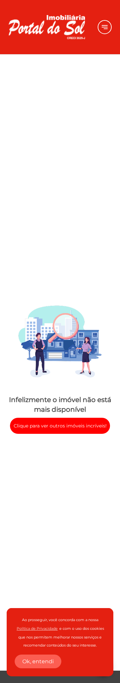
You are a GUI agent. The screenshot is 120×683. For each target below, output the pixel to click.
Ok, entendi (38, 661)
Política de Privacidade (37, 628)
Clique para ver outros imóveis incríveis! (60, 426)
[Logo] (49, 27)
